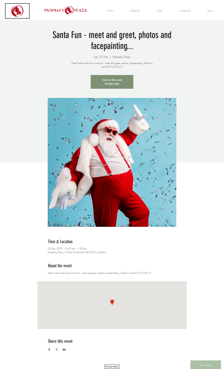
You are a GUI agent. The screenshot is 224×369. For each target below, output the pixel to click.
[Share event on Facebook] (49, 349)
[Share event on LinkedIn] (64, 349)
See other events (112, 83)
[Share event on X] (56, 349)
